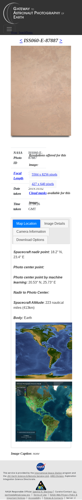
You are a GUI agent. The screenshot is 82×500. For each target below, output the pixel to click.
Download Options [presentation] (30, 240)
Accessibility (34, 498)
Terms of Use (40, 494)
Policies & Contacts (53, 498)
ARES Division (57, 476)
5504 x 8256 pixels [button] (44, 174)
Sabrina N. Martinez (43, 491)
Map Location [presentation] (26, 223)
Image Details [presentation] (54, 223)
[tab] (26, 224)
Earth (22, 318)
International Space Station (48, 473)
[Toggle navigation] (9, 29)
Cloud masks (38, 193)
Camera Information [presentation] (31, 231)
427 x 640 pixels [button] (43, 184)
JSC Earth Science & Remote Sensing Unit (28, 476)
